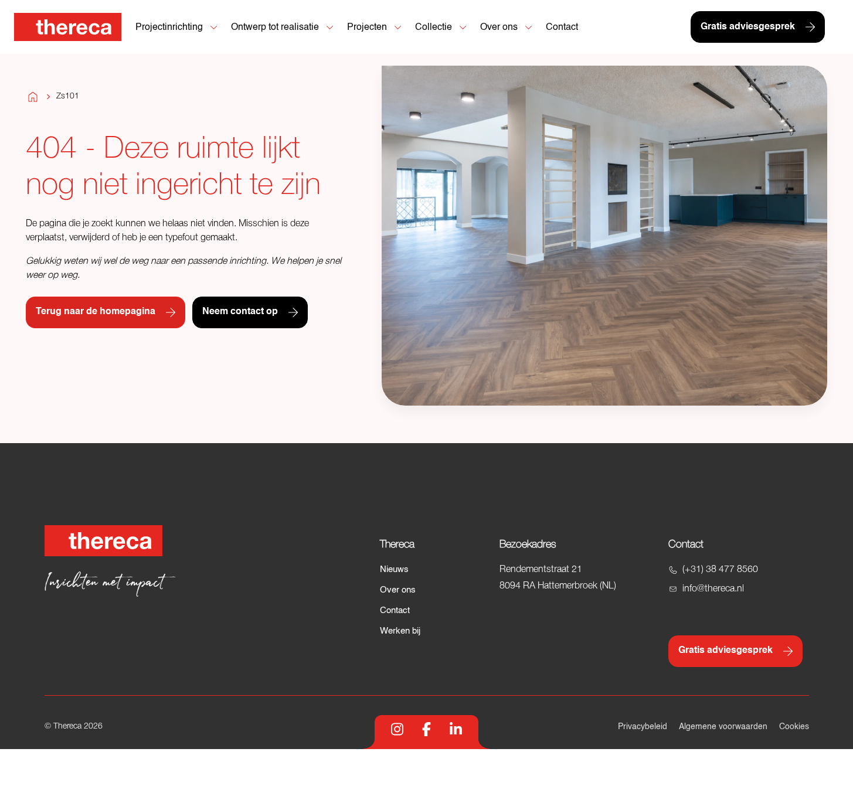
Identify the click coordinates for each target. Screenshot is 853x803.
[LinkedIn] (456, 729)
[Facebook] (426, 729)
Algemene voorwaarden (723, 727)
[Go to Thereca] (67, 27)
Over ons (398, 590)
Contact (395, 610)
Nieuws (394, 569)
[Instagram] (397, 729)
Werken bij (400, 631)
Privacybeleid (642, 727)
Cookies (794, 727)
